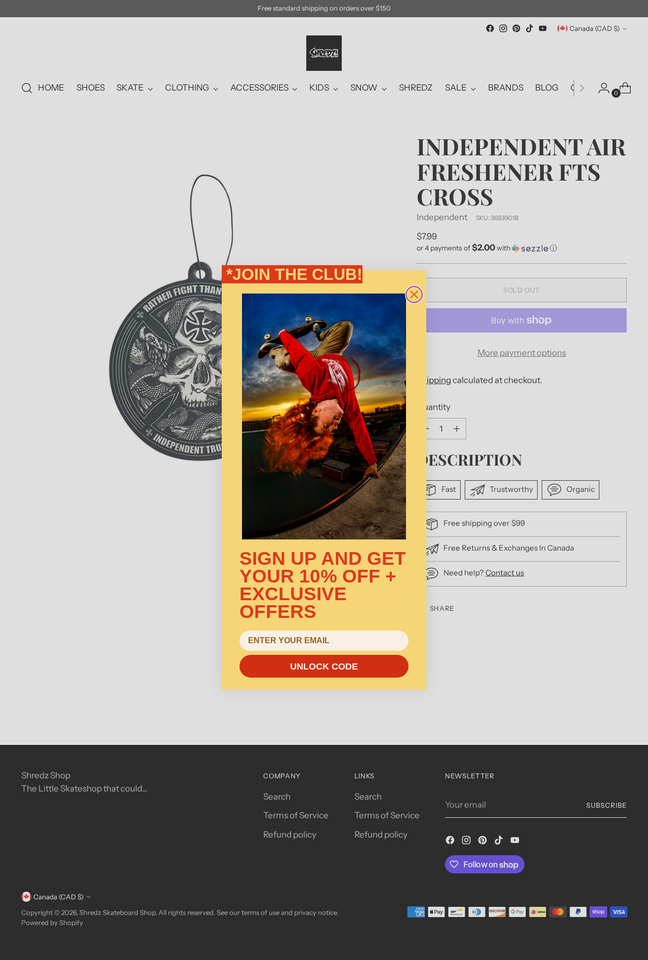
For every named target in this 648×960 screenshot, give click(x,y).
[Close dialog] (414, 294)
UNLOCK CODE (324, 666)
